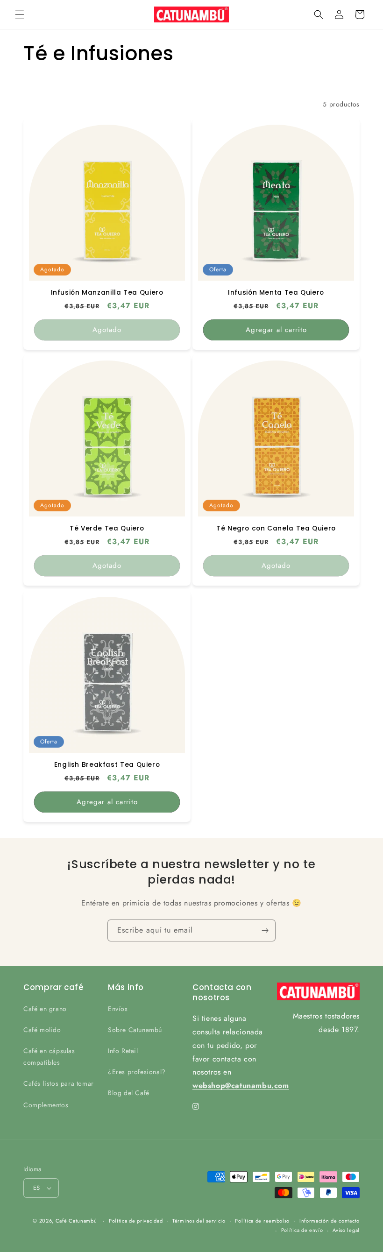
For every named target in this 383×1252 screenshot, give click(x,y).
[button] (19, 14)
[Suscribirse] (265, 930)
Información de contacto (329, 1220)
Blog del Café (128, 1092)
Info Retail (123, 1050)
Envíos (118, 1008)
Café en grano (45, 1008)
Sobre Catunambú (135, 1029)
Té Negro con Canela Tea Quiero (276, 528)
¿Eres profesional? (137, 1071)
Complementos (45, 1105)
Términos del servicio (199, 1220)
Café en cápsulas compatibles (49, 1056)
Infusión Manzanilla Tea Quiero (107, 293)
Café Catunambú (76, 1220)
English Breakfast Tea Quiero (107, 765)
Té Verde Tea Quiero (107, 528)
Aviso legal (346, 1230)
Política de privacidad (136, 1220)
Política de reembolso (262, 1220)
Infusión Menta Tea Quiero (276, 293)
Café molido (42, 1029)
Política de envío (302, 1230)
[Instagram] (195, 1106)
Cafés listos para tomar (58, 1083)
